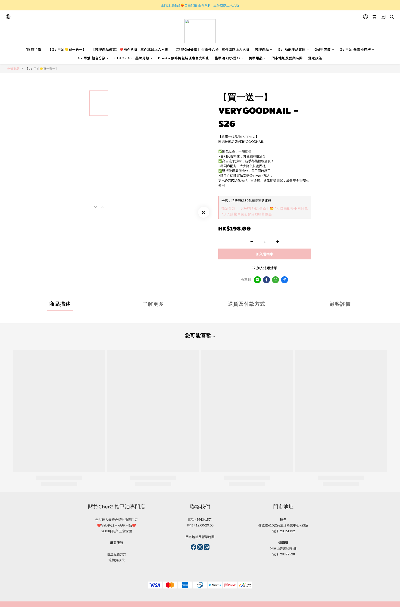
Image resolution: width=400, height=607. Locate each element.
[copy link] (284, 279)
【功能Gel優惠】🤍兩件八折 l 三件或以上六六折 (212, 49)
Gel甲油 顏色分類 (92, 58)
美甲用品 (256, 58)
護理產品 (262, 49)
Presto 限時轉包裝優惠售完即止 (183, 58)
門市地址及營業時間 (287, 58)
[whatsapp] (275, 279)
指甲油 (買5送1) (227, 58)
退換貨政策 (117, 560)
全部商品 (13, 68)
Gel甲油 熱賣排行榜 (355, 49)
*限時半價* (34, 49)
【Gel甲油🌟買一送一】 (67, 49)
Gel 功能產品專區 (292, 49)
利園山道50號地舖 (283, 548)
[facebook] (266, 279)
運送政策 (315, 58)
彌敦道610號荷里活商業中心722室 (283, 525)
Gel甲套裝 (322, 49)
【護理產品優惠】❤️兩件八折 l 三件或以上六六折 (130, 49)
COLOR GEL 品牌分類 (131, 58)
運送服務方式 (116, 554)
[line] (257, 279)
